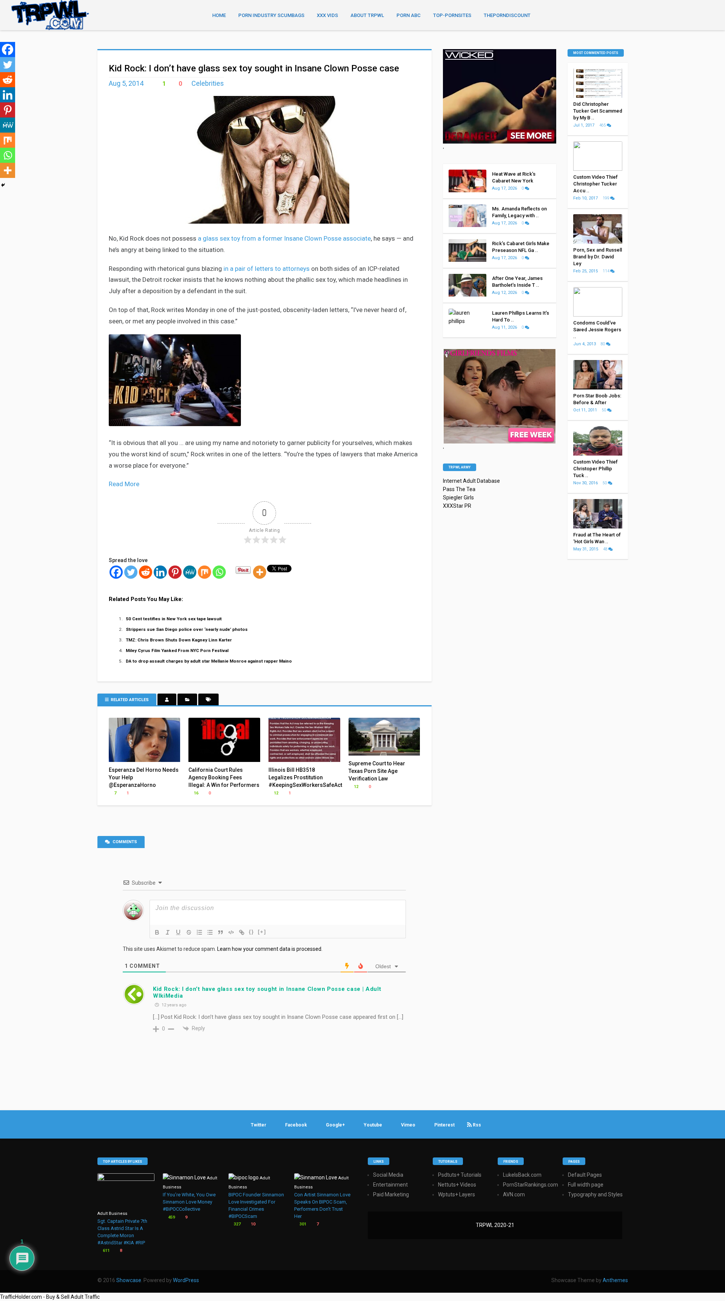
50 (604, 410)
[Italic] (167, 932)
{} (251, 932)
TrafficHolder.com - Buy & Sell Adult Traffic (50, 1297)
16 (195, 793)
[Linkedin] (160, 572)
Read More (124, 484)
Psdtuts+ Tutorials (459, 1175)
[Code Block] (231, 932)
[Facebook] (116, 572)
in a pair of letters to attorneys (267, 268)
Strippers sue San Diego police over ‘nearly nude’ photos (187, 629)
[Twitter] (130, 572)
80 (603, 344)
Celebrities (207, 83)
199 (606, 198)
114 (606, 271)
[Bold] (157, 932)
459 (171, 1217)
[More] (259, 572)
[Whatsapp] (219, 572)
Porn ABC (408, 15)
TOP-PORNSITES (452, 15)
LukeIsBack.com (522, 1175)
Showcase (128, 1280)
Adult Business (112, 1213)
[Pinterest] (175, 572)
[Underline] (178, 932)
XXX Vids (327, 15)
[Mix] (204, 572)
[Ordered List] (199, 932)
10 (252, 1224)
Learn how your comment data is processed (269, 949)
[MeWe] (189, 572)
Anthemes (615, 1280)
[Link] (241, 932)
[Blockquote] (220, 932)
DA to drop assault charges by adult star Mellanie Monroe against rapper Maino (209, 661)
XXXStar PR (457, 506)
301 (302, 1224)
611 (106, 1250)
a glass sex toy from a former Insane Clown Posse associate (284, 238)
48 (605, 549)
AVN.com (514, 1194)
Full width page (585, 1185)
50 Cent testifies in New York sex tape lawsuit (174, 618)
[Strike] (189, 932)
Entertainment (390, 1185)
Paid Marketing (391, 1194)
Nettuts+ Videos (457, 1185)
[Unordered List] (210, 932)
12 (275, 793)
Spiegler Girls (458, 497)
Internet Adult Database (471, 481)
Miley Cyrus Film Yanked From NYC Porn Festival (177, 650)
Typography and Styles (595, 1194)
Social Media (388, 1175)
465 (603, 125)
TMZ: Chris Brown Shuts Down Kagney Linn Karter (179, 640)
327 (237, 1224)
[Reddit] (145, 572)
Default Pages (585, 1175)
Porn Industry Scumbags (271, 15)
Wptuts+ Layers (456, 1194)
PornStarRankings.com (530, 1185)
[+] (262, 932)
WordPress (186, 1280)
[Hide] (3, 185)
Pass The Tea (459, 489)
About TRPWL (367, 15)
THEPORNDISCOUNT (507, 15)
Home (219, 15)
